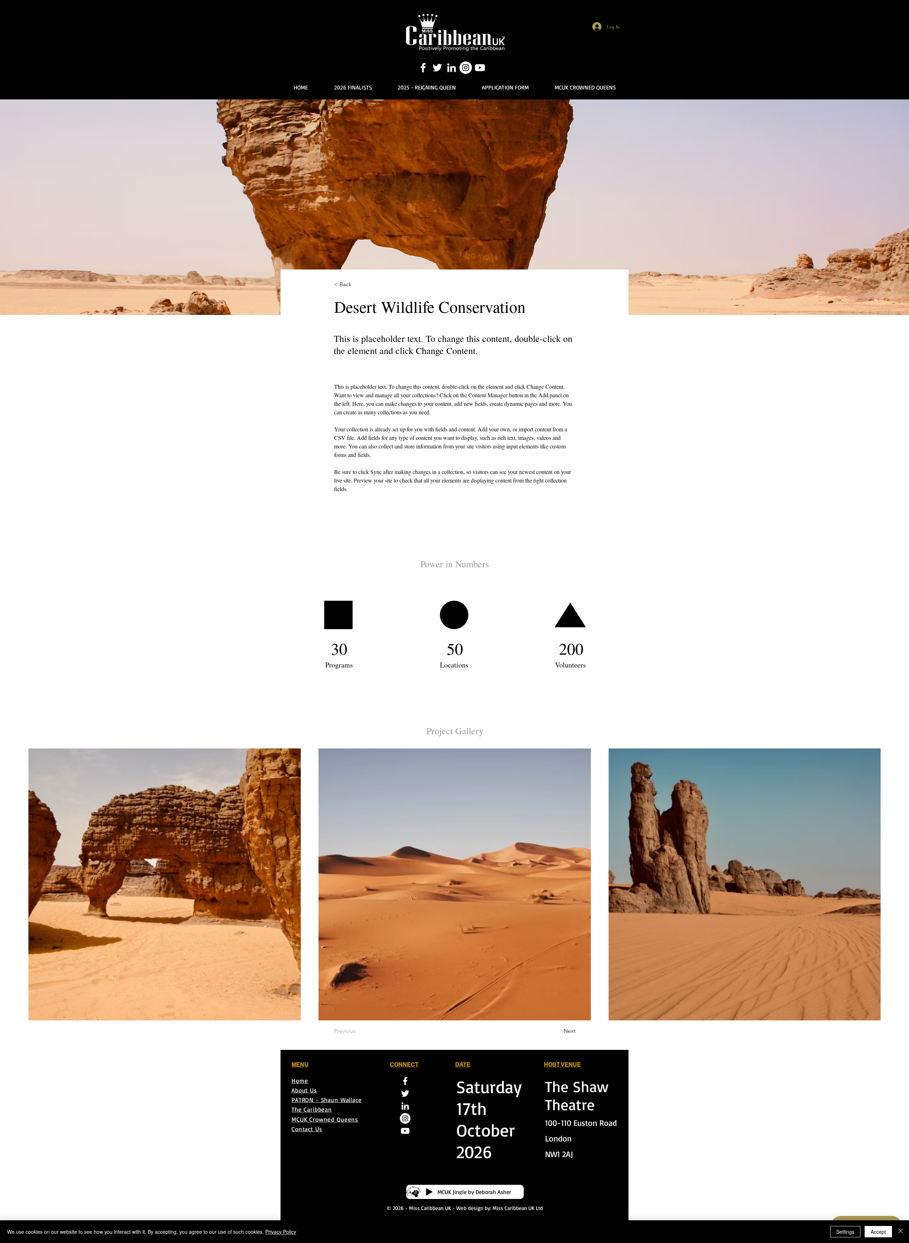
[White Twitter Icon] (437, 67)
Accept (878, 1231)
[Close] (900, 1231)
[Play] (429, 1191)
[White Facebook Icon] (423, 67)
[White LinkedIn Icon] (451, 67)
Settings (845, 1231)
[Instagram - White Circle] (465, 67)
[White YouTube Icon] (480, 67)
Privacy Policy (280, 1231)
